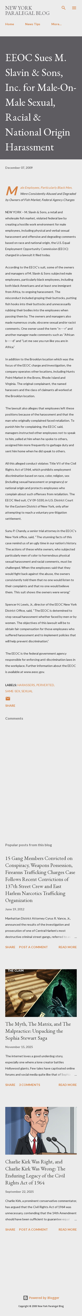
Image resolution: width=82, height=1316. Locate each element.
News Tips (32, 24)
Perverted (45, 685)
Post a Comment (33, 947)
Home (9, 24)
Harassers (26, 685)
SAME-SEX (12, 691)
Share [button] (10, 705)
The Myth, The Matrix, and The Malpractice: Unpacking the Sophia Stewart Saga (38, 1030)
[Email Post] (7, 700)
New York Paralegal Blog (27, 10)
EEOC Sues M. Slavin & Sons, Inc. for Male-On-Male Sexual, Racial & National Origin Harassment (40, 102)
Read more (68, 947)
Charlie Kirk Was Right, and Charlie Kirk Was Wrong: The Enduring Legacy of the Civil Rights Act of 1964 (35, 1172)
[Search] (63, 8)
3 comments (29, 1085)
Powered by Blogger (43, 1298)
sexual (27, 691)
